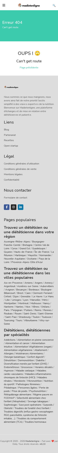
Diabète (40, 360)
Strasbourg (24, 317)
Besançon (21, 289)
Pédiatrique (10, 387)
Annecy (49, 283)
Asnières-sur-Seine (27, 286)
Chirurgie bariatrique (14, 357)
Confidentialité (11, 180)
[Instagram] (13, 207)
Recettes (9, 140)
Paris (6, 310)
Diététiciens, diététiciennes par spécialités (27, 332)
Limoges (16, 300)
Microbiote (20, 381)
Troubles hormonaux (35, 422)
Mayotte (32, 255)
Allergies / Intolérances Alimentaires (23, 353)
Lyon (25, 300)
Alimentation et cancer (17, 343)
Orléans (45, 306)
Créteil (7, 296)
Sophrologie (10, 405)
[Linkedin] (20, 207)
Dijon (16, 296)
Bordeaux (34, 289)
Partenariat (10, 135)
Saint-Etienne (45, 313)
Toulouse (46, 317)
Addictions (9, 340)
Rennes (47, 310)
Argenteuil (9, 286)
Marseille (35, 300)
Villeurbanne (30, 320)
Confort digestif (35, 357)
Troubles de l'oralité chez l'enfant (32, 408)
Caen (28, 293)
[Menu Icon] (3, 5)
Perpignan (16, 310)
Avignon (9, 289)
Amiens (28, 283)
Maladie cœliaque (25, 370)
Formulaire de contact (15, 197)
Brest (20, 293)
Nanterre (8, 306)
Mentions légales (13, 174)
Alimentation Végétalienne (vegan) (33, 346)
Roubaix (8, 313)
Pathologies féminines (28, 384)
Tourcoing (9, 320)
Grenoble (25, 296)
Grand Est (24, 248)
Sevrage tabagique (38, 401)
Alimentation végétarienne (18, 350)
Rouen (18, 313)
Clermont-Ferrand (42, 293)
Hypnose (9, 370)
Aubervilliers (47, 286)
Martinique (20, 255)
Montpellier (10, 303)
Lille (7, 300)
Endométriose (11, 367)
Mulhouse (35, 303)
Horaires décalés (44, 367)
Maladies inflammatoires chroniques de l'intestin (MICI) (27, 375)
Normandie (45, 255)
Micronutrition (34, 381)
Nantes (19, 306)
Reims (37, 310)
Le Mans (49, 296)
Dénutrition (10, 360)
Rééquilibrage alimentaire (17, 394)
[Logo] (29, 5)
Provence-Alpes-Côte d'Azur (27, 262)
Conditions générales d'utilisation (21, 163)
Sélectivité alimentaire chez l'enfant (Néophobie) (25, 399)
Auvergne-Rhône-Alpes (17, 241)
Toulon (36, 317)
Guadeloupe (38, 248)
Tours (19, 320)
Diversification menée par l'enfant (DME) (26, 364)
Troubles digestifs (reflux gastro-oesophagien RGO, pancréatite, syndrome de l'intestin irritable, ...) (28, 415)
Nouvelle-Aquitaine (14, 258)
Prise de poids (19, 391)
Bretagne (27, 245)
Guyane (8, 252)
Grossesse (27, 367)
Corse (14, 248)
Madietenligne (32, 441)
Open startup (11, 145)
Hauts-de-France (23, 252)
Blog (6, 129)
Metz (45, 300)
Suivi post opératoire (30, 405)
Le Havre (37, 296)
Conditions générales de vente (20, 169)
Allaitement (40, 350)
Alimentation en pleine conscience (35, 340)
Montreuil (23, 303)
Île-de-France (41, 252)
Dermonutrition (26, 360)
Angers (39, 283)
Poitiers (28, 310)
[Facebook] (6, 207)
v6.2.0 (42, 444)
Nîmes (35, 306)
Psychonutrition (37, 391)
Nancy (46, 303)
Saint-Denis (30, 313)
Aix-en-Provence (13, 283)
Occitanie (32, 258)
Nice (27, 306)
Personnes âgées (27, 387)
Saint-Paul (11, 317)
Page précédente (29, 67)
